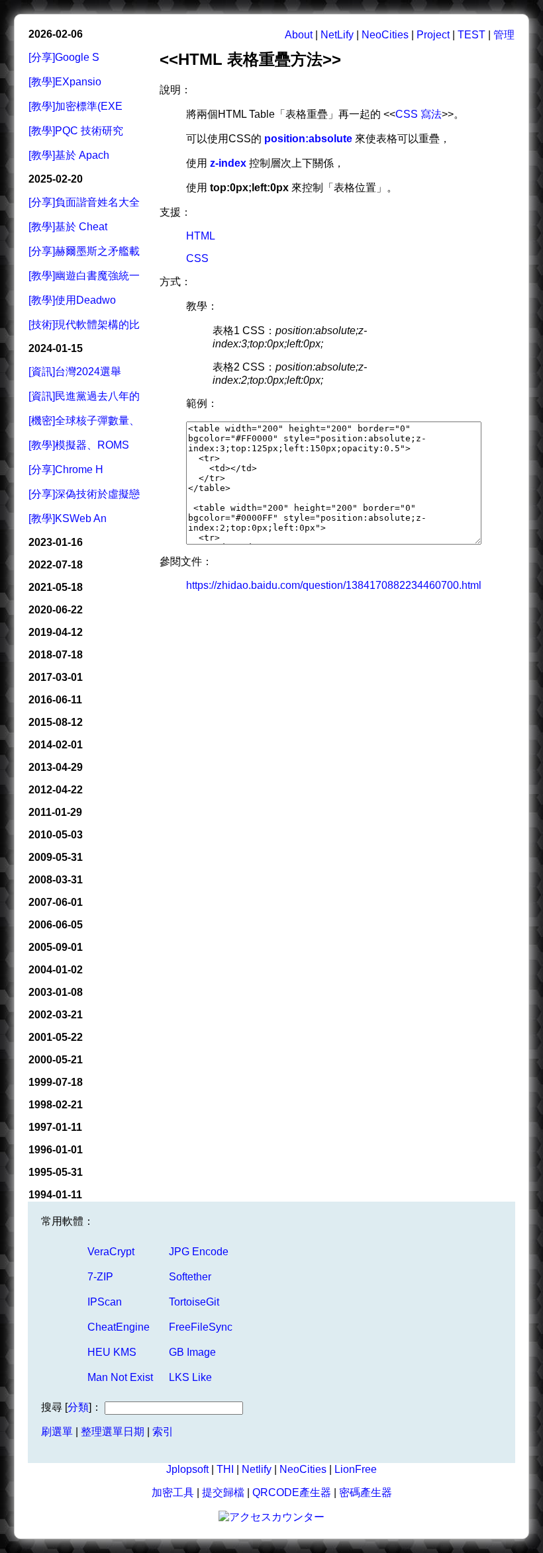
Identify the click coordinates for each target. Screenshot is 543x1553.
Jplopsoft (187, 1469)
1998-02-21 (55, 1104)
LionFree (355, 1469)
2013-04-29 (55, 767)
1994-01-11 (55, 1194)
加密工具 (173, 1492)
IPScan (104, 1302)
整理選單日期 (112, 1431)
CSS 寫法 (418, 114)
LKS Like (190, 1377)
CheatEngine (118, 1327)
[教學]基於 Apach (68, 155)
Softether (190, 1276)
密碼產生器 (365, 1492)
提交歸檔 (223, 1492)
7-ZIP (100, 1276)
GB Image (192, 1352)
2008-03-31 (55, 879)
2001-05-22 (55, 1037)
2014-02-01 (55, 744)
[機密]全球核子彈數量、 (84, 420)
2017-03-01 (55, 677)
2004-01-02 (55, 969)
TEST (471, 34)
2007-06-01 (55, 902)
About (299, 34)
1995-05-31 (55, 1172)
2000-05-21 (55, 1059)
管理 (504, 34)
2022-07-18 (55, 564)
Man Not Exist (120, 1377)
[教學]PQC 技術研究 (75, 130)
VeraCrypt (110, 1251)
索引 (162, 1431)
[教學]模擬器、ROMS (78, 445)
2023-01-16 (55, 542)
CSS (197, 258)
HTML (200, 236)
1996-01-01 (55, 1149)
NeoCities (385, 34)
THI (225, 1469)
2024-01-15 (55, 348)
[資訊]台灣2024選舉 (74, 371)
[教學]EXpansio (64, 81)
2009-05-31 (55, 857)
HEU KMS (111, 1352)
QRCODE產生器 (291, 1492)
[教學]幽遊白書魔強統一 (84, 275)
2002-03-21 (55, 1014)
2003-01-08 (55, 992)
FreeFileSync (200, 1327)
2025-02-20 (55, 179)
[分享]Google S (63, 57)
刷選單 (57, 1431)
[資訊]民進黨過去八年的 (84, 396)
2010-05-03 (55, 834)
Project (433, 34)
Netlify (257, 1469)
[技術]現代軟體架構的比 (84, 324)
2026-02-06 (55, 34)
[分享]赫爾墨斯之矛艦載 (84, 251)
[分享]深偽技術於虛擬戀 (84, 494)
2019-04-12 (55, 632)
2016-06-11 (55, 699)
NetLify (337, 34)
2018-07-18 (55, 654)
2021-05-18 (55, 587)
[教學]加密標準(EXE (75, 106)
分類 (78, 1407)
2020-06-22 (55, 609)
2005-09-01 (55, 947)
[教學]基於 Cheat (67, 226)
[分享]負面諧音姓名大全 (84, 202)
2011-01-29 (55, 812)
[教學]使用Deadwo (72, 300)
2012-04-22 (55, 789)
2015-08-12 (55, 722)
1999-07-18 (55, 1082)
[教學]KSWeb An (67, 518)
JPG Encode (198, 1251)
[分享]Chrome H (65, 469)
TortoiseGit (194, 1302)
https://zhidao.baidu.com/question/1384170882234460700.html (333, 585)
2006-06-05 (55, 924)
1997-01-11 (55, 1127)
